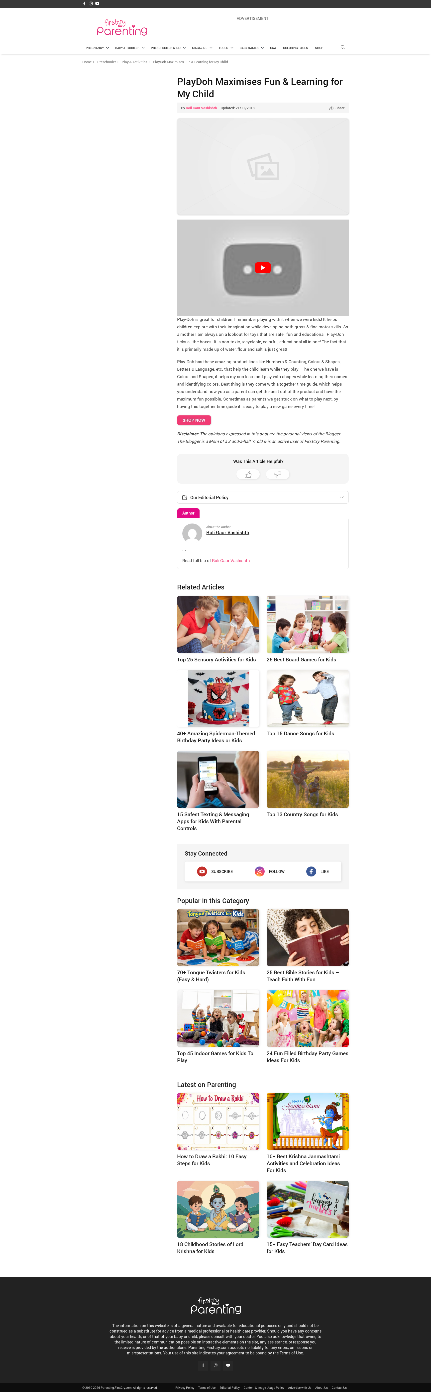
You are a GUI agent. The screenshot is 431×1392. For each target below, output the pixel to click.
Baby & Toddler (127, 48)
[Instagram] (91, 3)
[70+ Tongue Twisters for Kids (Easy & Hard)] (218, 937)
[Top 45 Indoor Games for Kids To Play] (218, 1018)
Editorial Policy (229, 1388)
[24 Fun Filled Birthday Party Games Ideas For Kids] (308, 1018)
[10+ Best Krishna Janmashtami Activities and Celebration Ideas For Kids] (308, 1121)
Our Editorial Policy (209, 497)
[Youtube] (97, 3)
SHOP (319, 48)
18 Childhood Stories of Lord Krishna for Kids (210, 1248)
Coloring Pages (295, 48)
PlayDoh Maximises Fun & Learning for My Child (260, 87)
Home (87, 61)
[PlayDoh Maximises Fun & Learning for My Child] (263, 166)
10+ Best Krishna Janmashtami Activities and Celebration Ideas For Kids (303, 1163)
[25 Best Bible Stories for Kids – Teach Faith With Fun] (308, 937)
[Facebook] (84, 3)
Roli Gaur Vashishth (201, 108)
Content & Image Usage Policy (264, 1388)
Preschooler (106, 61)
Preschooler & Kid (166, 48)
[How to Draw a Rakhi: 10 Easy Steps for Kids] (218, 1121)
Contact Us (339, 1388)
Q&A (273, 48)
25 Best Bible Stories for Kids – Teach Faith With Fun (303, 976)
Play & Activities (134, 61)
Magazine (199, 48)
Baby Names (249, 48)
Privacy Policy (184, 1388)
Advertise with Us (299, 1388)
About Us (321, 1388)
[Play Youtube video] (263, 268)
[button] (343, 47)
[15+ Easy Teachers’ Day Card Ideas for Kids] (308, 1209)
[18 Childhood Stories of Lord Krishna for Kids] (218, 1209)
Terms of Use (207, 1388)
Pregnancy (95, 48)
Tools (223, 48)
